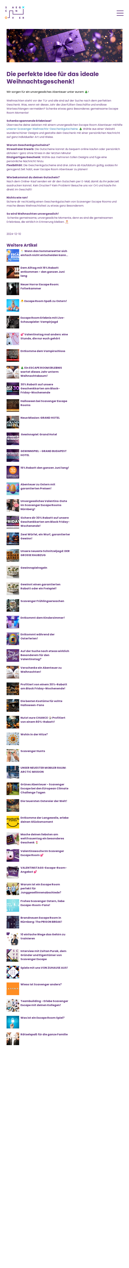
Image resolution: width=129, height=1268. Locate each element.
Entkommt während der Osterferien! (37, 636)
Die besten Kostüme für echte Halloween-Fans (41, 703)
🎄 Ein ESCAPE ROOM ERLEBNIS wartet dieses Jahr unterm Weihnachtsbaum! (41, 372)
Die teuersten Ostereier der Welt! (43, 801)
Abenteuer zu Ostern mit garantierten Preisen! (37, 486)
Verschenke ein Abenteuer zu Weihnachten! (41, 670)
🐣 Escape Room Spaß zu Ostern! (43, 301)
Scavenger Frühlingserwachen (42, 601)
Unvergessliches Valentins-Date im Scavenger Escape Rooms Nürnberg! (43, 505)
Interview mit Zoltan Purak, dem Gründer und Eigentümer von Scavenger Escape (43, 955)
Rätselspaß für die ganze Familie (44, 1034)
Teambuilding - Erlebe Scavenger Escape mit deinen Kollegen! (44, 1003)
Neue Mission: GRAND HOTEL (40, 418)
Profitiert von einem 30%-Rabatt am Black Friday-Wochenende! (43, 686)
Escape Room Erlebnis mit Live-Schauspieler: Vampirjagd (42, 320)
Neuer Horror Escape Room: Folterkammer (39, 286)
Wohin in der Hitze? (34, 734)
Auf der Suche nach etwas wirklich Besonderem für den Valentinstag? (44, 655)
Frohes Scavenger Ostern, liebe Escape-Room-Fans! (42, 903)
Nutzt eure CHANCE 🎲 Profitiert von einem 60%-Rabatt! (42, 720)
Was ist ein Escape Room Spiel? (42, 1018)
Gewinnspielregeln (33, 568)
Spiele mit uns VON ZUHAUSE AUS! (44, 968)
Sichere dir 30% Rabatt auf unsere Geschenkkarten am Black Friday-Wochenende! (45, 522)
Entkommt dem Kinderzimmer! (42, 618)
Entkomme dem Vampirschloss (42, 351)
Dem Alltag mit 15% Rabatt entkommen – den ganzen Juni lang (42, 272)
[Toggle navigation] (120, 13)
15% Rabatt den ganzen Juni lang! (44, 468)
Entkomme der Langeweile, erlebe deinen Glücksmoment (44, 820)
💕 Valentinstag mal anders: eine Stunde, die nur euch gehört (44, 336)
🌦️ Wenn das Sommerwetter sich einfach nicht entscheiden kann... (44, 253)
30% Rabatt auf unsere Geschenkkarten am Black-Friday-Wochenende (40, 388)
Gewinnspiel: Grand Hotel (38, 434)
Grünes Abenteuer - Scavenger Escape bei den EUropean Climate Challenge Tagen (44, 788)
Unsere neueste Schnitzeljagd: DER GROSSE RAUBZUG (45, 553)
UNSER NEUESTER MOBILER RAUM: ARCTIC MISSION (43, 770)
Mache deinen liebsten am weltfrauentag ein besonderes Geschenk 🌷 (42, 838)
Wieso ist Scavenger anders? (41, 984)
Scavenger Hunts (32, 751)
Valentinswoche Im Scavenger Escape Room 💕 (42, 853)
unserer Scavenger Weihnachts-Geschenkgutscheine (42, 129)
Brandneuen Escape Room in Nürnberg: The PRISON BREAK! (41, 920)
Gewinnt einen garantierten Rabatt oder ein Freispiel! (40, 586)
